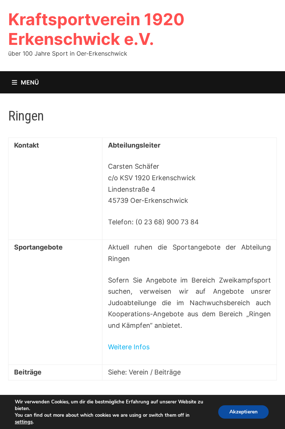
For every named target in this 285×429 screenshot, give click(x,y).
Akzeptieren (243, 411)
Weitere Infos (129, 347)
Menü (30, 82)
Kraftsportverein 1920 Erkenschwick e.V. (96, 29)
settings (24, 422)
